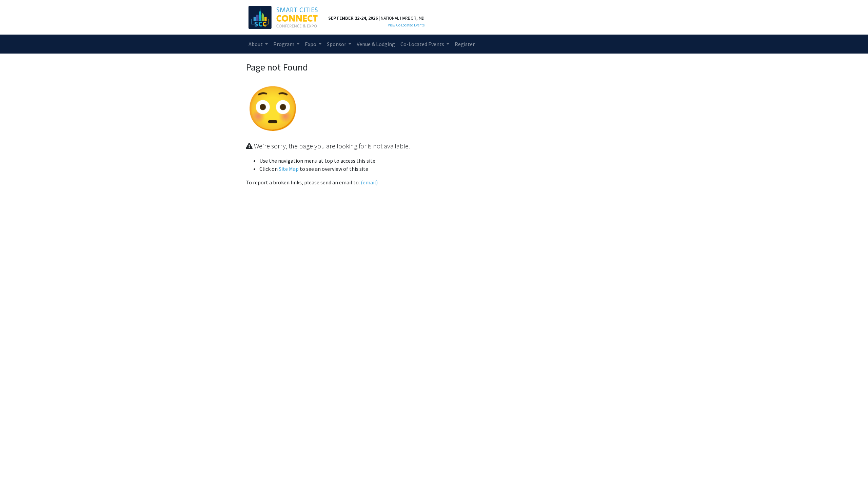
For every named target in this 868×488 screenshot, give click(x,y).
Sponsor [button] (337, 44)
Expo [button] (311, 44)
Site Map (289, 168)
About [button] (256, 44)
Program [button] (284, 44)
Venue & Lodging (376, 44)
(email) (369, 182)
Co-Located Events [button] (422, 44)
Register (465, 44)
